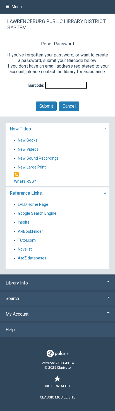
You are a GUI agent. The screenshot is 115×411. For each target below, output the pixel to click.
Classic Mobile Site (57, 397)
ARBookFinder (30, 231)
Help (10, 329)
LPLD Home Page (33, 204)
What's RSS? (25, 181)
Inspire (24, 222)
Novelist (25, 249)
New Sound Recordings (38, 158)
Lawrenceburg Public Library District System (56, 24)
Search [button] (12, 298)
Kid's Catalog (57, 386)
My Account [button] (17, 314)
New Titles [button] (20, 129)
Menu (16, 6)
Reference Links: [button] (26, 193)
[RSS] (16, 175)
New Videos (28, 149)
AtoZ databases (32, 258)
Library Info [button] (17, 283)
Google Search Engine (37, 213)
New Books (27, 140)
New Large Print (32, 167)
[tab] (57, 128)
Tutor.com (27, 240)
